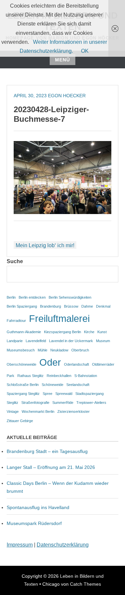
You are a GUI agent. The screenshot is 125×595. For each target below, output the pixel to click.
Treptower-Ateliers (91, 403)
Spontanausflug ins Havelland (38, 507)
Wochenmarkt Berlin (38, 411)
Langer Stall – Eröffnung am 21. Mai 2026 (51, 467)
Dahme (87, 306)
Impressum (20, 545)
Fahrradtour (16, 321)
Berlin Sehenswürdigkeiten (70, 297)
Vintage (13, 411)
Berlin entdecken (32, 297)
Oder (50, 362)
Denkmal (103, 306)
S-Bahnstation (85, 376)
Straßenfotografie (35, 403)
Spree (47, 394)
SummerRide (62, 403)
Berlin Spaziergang (22, 306)
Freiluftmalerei (59, 318)
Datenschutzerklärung (63, 545)
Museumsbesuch (21, 350)
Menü (62, 59)
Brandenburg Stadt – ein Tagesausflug (47, 451)
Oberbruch (80, 350)
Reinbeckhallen (59, 376)
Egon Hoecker (67, 95)
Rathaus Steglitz (30, 376)
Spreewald (63, 394)
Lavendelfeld (36, 341)
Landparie (15, 341)
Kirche (89, 332)
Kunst (102, 332)
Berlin (11, 297)
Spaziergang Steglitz (23, 394)
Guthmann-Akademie (24, 332)
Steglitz (12, 403)
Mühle (42, 350)
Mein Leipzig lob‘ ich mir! (45, 245)
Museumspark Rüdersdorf (35, 523)
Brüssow (71, 306)
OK (85, 51)
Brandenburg (50, 306)
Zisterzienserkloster (73, 411)
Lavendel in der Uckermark (71, 341)
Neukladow (59, 350)
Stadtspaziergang (89, 394)
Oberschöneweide (21, 364)
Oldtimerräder (103, 364)
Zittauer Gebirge (20, 421)
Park (10, 376)
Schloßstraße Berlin (23, 385)
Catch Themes (85, 584)
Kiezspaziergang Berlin (62, 332)
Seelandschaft (77, 385)
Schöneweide (52, 385)
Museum (103, 341)
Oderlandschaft (76, 364)
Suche (15, 261)
